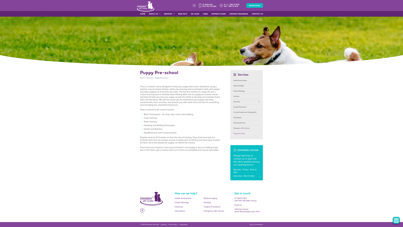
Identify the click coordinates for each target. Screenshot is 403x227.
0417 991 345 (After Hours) (245, 200)
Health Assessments (240, 80)
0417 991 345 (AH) (209, 6)
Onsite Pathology (239, 91)
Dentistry (236, 96)
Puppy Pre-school (239, 133)
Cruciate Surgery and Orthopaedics (245, 112)
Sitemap (163, 224)
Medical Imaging (239, 86)
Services (168, 14)
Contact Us (257, 14)
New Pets (182, 14)
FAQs (205, 14)
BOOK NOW (254, 5)
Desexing (237, 102)
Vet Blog (195, 14)
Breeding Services (239, 123)
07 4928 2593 (207, 4)
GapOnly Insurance (238, 14)
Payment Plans (218, 14)
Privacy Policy (172, 224)
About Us (153, 14)
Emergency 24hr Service (242, 128)
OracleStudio (258, 224)
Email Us (238, 205)
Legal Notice (183, 224)
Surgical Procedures (240, 107)
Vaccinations (238, 117)
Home (142, 14)
